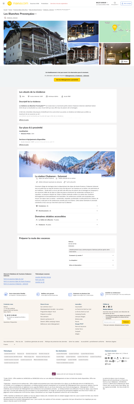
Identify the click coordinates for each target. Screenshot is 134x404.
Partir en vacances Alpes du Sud (13, 279)
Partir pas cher (39, 279)
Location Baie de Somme (87, 353)
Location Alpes (60, 356)
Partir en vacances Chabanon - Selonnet (16, 284)
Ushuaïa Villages (80, 316)
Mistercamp (78, 319)
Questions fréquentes (10, 322)
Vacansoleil (78, 307)
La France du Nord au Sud (83, 309)
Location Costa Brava (95, 356)
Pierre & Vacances (80, 326)
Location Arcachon (83, 359)
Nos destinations (9, 341)
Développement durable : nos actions (51, 309)
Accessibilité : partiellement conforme (92, 341)
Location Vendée (72, 359)
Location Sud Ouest (74, 353)
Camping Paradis (80, 314)
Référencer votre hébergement (49, 324)
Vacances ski (20, 353)
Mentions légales (111, 341)
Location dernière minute (43, 277)
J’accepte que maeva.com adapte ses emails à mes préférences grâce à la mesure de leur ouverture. (118, 317)
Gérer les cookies (74, 341)
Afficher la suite (24, 120)
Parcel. (77, 321)
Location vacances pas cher (11, 362)
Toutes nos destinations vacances (65, 362)
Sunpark (77, 331)
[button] (3, 3)
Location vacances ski (26, 359)
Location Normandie (62, 353)
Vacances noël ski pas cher (43, 356)
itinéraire (71, 246)
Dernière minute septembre (59, 3)
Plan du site (19, 341)
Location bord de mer (9, 353)
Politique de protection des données (56, 341)
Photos (126, 61)
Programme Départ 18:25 (48, 312)
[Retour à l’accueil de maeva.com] (17, 3)
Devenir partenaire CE (47, 319)
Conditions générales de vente (34, 341)
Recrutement (44, 316)
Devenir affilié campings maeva (50, 321)
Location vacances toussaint (11, 359)
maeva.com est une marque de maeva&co (69, 374)
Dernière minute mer (31, 353)
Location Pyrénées (70, 356)
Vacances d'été (34, 3)
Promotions (44, 3)
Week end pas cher (29, 356)
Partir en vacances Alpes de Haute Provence (17, 281)
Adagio (77, 334)
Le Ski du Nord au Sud (82, 312)
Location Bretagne (61, 359)
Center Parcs (79, 329)
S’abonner (126, 322)
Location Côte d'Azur (83, 356)
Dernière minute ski (44, 353)
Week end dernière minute (40, 359)
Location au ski (39, 282)
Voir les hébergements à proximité (67, 80)
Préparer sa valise (45, 314)
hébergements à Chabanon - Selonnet (77, 75)
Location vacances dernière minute (13, 356)
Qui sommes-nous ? (46, 307)
